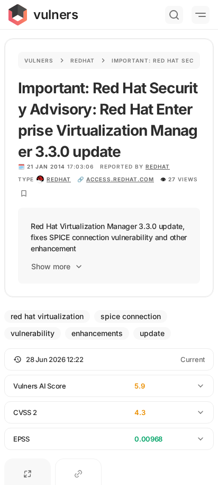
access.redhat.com (120, 179)
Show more (50, 266)
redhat (59, 179)
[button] (109, 359)
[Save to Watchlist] (24, 193)
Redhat (82, 60)
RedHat (158, 166)
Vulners (38, 60)
